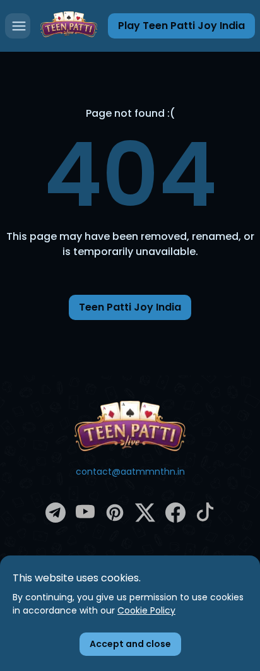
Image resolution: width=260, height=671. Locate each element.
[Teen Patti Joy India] (130, 426)
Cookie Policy (146, 610)
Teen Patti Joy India (130, 307)
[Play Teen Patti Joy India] (68, 25)
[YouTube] (85, 518)
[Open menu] (17, 26)
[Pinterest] (115, 519)
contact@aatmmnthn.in (130, 471)
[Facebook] (175, 519)
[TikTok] (205, 518)
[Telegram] (55, 519)
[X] (145, 519)
